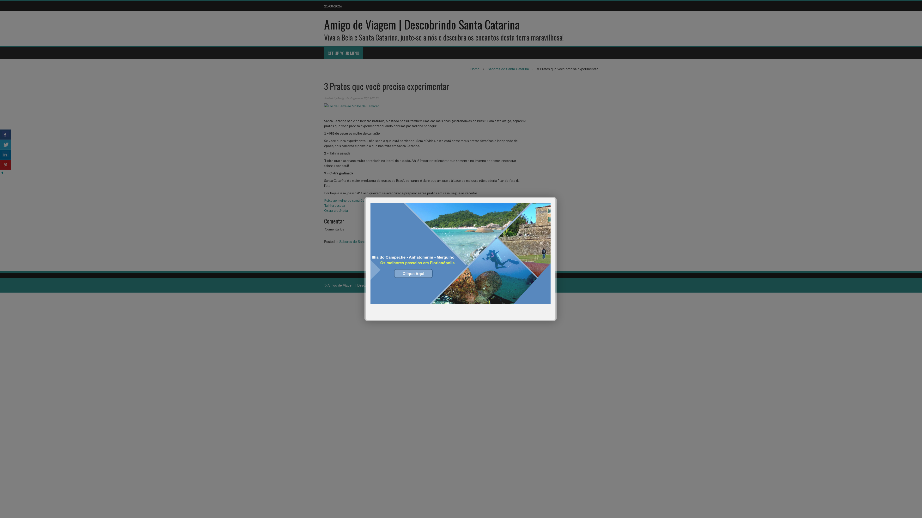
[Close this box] (555, 197)
